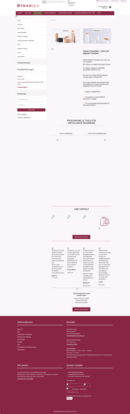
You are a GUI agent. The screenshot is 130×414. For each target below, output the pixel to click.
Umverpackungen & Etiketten (85, 13)
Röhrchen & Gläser (65, 13)
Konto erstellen (22, 114)
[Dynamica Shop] (28, 4)
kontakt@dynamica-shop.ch (75, 336)
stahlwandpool (22, 87)
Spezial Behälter (50, 13)
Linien (19, 52)
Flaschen (28, 13)
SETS (99, 13)
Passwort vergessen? (24, 117)
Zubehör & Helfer (22, 48)
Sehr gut (20, 76)
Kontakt (19, 342)
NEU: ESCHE (37, 13)
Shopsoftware (58, 411)
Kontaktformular (72, 344)
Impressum (20, 349)
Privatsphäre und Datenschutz (26, 347)
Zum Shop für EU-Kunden (25, 379)
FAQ (18, 332)
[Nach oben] (6, 410)
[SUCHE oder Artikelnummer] (70, 2)
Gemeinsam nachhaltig (24, 334)
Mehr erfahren (81, 237)
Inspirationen (21, 56)
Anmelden (31, 110)
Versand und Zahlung (24, 337)
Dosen (19, 13)
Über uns (20, 329)
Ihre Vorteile (21, 339)
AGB (18, 344)
